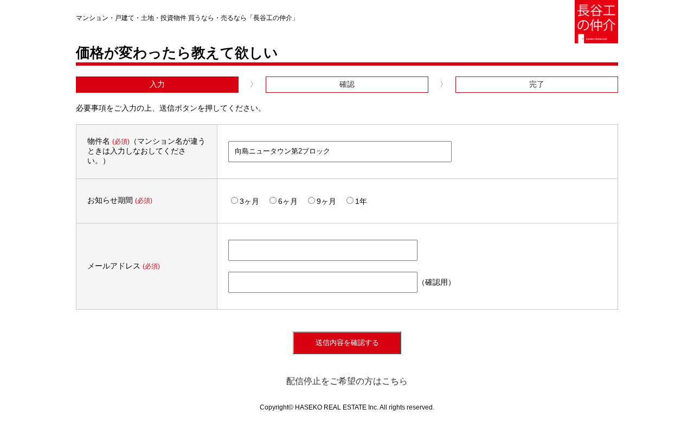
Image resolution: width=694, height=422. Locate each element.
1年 (361, 201)
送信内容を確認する (347, 342)
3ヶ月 (249, 201)
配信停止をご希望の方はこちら (347, 381)
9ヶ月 (326, 201)
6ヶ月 (288, 201)
